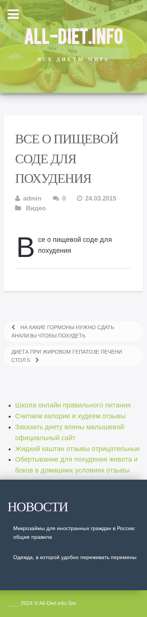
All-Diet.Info (73, 35)
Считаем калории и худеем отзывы (70, 416)
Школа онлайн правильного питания (73, 405)
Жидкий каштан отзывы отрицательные (77, 449)
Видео (36, 208)
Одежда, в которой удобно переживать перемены (74, 557)
